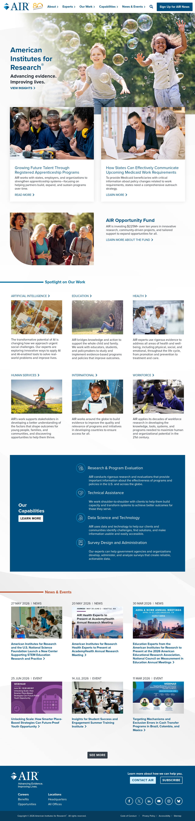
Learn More (30, 518)
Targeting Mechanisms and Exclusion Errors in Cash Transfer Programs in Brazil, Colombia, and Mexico (156, 724)
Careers (23, 794)
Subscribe (171, 780)
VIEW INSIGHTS (21, 88)
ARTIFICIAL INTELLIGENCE (28, 296)
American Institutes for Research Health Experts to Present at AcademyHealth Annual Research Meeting (95, 649)
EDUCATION (80, 296)
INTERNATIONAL (83, 375)
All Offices (55, 804)
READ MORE (23, 195)
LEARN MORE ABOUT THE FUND (127, 240)
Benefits (23, 799)
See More (97, 755)
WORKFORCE (142, 375)
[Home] (23, 6)
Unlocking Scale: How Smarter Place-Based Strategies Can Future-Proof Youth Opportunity (36, 722)
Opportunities (27, 804)
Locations (54, 794)
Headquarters (57, 799)
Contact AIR (143, 780)
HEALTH (138, 296)
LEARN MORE (115, 195)
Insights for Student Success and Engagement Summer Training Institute (95, 722)
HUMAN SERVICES (23, 375)
